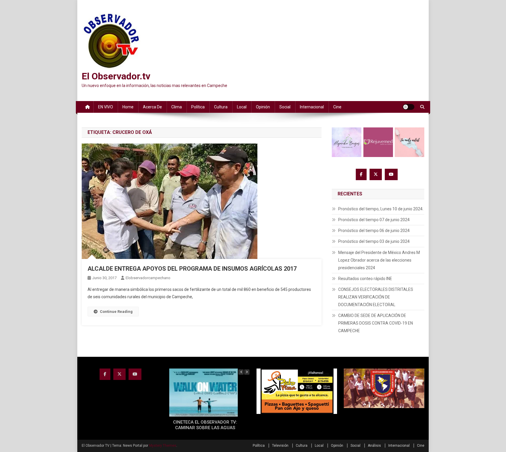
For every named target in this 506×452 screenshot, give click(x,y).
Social (284, 107)
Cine (337, 107)
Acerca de (152, 107)
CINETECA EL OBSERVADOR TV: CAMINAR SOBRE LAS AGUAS (205, 425)
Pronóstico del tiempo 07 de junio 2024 (374, 219)
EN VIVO (105, 107)
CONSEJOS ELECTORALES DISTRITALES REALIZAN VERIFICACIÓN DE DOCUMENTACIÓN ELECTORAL (375, 297)
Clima (176, 107)
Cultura (221, 107)
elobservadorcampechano (148, 278)
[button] (246, 372)
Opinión (263, 107)
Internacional (312, 107)
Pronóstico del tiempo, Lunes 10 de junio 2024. (380, 209)
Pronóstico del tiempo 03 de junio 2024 (374, 241)
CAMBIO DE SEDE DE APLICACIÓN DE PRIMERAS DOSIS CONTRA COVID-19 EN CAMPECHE (375, 323)
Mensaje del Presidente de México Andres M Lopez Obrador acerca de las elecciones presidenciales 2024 (379, 260)
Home (128, 107)
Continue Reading (116, 311)
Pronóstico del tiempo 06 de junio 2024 (374, 230)
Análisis (374, 446)
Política (198, 107)
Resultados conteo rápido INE (365, 278)
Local (242, 107)
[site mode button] (408, 107)
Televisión (280, 446)
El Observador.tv (116, 76)
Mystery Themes (162, 446)
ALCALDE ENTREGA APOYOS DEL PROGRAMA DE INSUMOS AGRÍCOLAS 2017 (192, 268)
